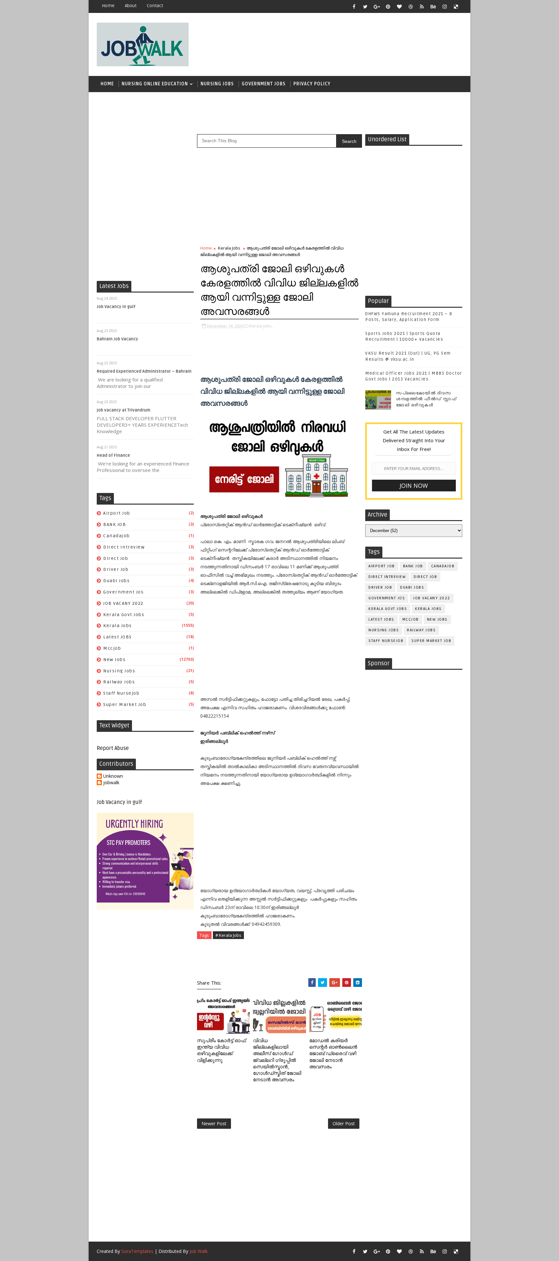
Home (108, 5)
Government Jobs (264, 84)
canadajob (116, 536)
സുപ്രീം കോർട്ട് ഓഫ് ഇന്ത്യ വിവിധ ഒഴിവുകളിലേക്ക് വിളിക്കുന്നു (221, 1050)
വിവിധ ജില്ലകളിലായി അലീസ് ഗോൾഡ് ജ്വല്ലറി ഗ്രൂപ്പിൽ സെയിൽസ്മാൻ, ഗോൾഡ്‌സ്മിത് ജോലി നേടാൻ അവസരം (277, 1060)
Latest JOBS (117, 637)
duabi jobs (116, 580)
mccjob (112, 648)
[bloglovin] (399, 6)
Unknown (113, 776)
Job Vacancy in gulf (116, 306)
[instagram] (444, 6)
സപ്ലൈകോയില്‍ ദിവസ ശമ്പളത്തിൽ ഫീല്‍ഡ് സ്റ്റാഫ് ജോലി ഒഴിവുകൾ (426, 398)
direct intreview (124, 547)
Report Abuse (113, 748)
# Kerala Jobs (228, 935)
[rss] (422, 6)
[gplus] (376, 6)
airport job (116, 513)
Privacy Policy (312, 84)
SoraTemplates (137, 1251)
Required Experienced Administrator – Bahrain (144, 371)
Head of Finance (113, 455)
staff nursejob (121, 693)
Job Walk (199, 1251)
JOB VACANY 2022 (123, 603)
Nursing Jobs (217, 84)
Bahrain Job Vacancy (117, 339)
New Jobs (114, 659)
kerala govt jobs (123, 614)
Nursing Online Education (155, 84)
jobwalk (111, 782)
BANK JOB (114, 524)
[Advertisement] (344, 41)
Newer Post (214, 1123)
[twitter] (365, 6)
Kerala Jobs (117, 625)
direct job (115, 558)
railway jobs (119, 682)
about (131, 5)
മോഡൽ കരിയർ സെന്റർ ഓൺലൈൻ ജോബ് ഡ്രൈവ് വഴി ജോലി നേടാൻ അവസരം (333, 1054)
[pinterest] (388, 6)
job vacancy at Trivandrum (123, 410)
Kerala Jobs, (261, 326)
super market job (124, 704)
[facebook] (354, 6)
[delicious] (456, 6)
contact (155, 5)
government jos (123, 592)
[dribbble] (410, 6)
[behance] (433, 6)
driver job (115, 569)
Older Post (344, 1123)
